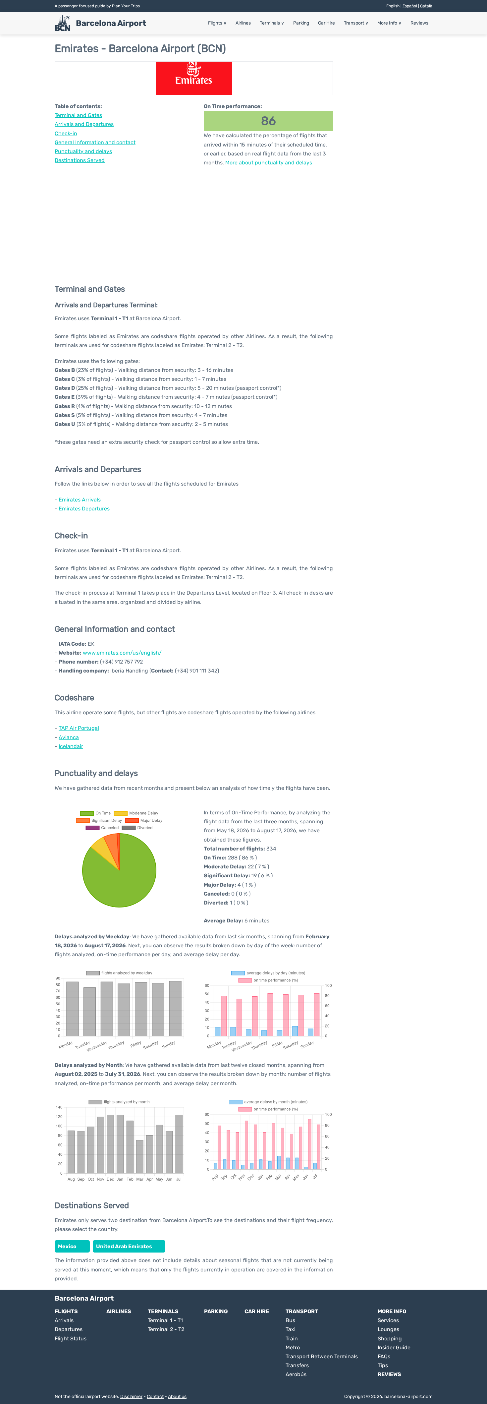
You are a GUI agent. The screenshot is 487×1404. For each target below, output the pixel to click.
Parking (301, 23)
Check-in (66, 133)
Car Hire (326, 23)
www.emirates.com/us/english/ (122, 653)
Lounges (388, 1329)
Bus (290, 1320)
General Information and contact (95, 142)
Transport (356, 23)
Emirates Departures (84, 508)
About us (177, 1396)
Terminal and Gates (78, 115)
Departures (68, 1329)
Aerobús (296, 1374)
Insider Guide (394, 1347)
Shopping (390, 1338)
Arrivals (64, 1320)
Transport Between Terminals (322, 1356)
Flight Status (70, 1338)
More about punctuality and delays (268, 162)
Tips (383, 1365)
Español (410, 6)
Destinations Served (80, 160)
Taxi (291, 1329)
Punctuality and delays (83, 151)
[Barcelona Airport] (63, 23)
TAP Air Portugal (79, 728)
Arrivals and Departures (84, 124)
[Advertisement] (194, 220)
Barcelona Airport (111, 23)
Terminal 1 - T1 (165, 1320)
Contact (155, 1396)
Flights (217, 23)
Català (426, 6)
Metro (293, 1347)
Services (388, 1320)
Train (292, 1338)
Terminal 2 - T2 (166, 1329)
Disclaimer (131, 1396)
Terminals (272, 23)
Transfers (297, 1365)
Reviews (419, 23)
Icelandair (71, 746)
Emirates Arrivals (80, 500)
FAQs (384, 1356)
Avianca (69, 737)
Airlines (243, 23)
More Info (389, 23)
